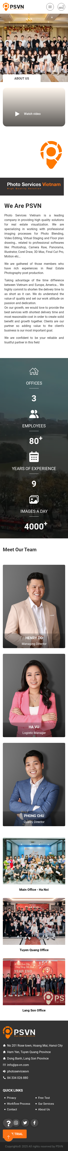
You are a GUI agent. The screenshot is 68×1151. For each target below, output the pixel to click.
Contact (12, 1109)
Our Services (46, 1103)
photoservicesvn (18, 1071)
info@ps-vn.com (18, 1065)
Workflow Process (18, 1103)
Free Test (44, 1098)
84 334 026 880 (17, 1078)
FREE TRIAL (15, 1134)
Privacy (11, 1098)
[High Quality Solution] (13, 6)
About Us (44, 1109)
